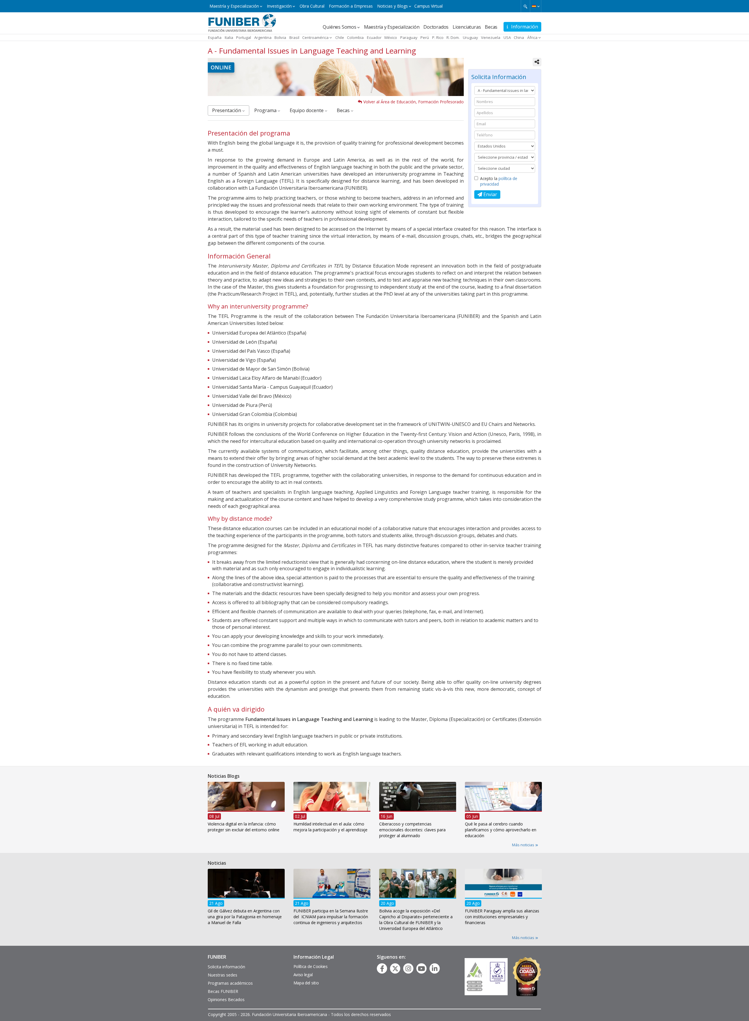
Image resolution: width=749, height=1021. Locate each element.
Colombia (355, 37)
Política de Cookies (310, 966)
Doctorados (436, 27)
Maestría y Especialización (234, 6)
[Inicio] (242, 22)
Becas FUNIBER (223, 991)
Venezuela (490, 37)
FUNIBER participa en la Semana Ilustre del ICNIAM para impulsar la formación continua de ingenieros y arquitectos (330, 916)
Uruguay (470, 37)
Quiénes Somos (339, 27)
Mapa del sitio (306, 983)
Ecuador (374, 37)
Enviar (489, 194)
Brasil (294, 37)
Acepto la (498, 181)
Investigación (279, 6)
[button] (535, 6)
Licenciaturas (467, 27)
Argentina (263, 37)
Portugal (243, 37)
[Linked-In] (434, 968)
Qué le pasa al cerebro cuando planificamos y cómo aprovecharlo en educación (500, 829)
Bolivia (280, 37)
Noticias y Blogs (392, 6)
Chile (339, 37)
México (390, 37)
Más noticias (523, 844)
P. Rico (438, 37)
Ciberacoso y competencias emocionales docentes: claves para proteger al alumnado (412, 829)
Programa (266, 110)
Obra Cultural (312, 6)
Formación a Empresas (351, 6)
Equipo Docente (307, 110)
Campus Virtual (428, 6)
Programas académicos (230, 983)
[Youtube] (421, 968)
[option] (246, 809)
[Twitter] (395, 968)
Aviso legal (303, 974)
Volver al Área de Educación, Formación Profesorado (413, 102)
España (214, 37)
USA (507, 37)
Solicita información (226, 966)
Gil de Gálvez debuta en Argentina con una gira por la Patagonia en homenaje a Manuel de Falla (245, 916)
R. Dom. (453, 37)
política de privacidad (498, 181)
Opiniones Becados (226, 999)
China (519, 37)
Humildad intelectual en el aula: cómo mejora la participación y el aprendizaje (330, 826)
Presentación (227, 110)
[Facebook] (382, 968)
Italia (229, 37)
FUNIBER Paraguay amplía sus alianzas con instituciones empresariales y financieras (502, 916)
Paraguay (409, 37)
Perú (424, 37)
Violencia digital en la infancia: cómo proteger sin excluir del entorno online (243, 826)
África (532, 37)
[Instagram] (408, 968)
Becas (491, 27)
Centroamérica (315, 37)
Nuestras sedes (222, 975)
